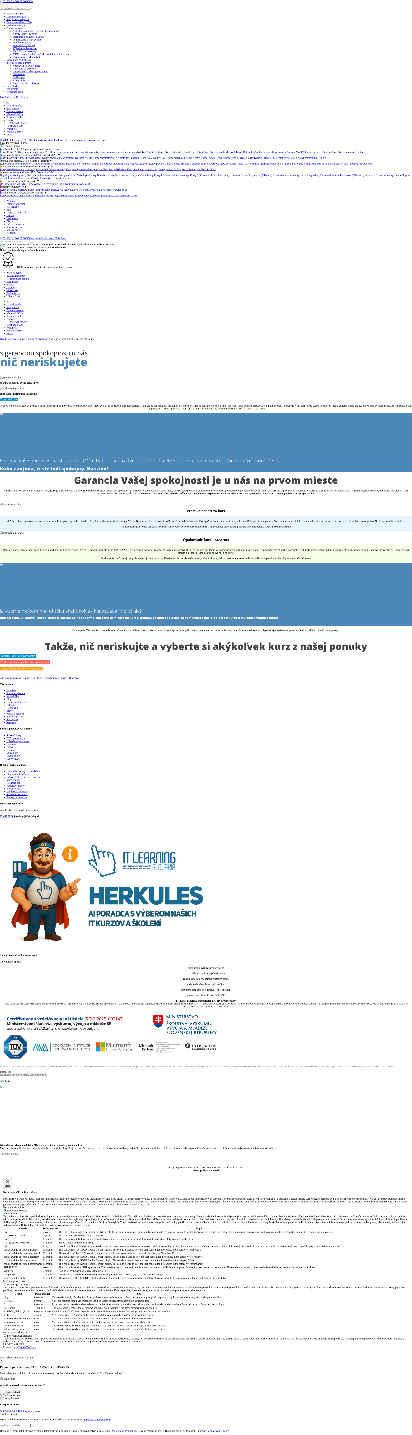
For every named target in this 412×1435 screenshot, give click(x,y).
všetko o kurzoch (15, 224)
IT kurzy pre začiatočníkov (63, 152)
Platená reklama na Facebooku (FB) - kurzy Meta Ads (347, 175)
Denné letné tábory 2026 (19, 22)
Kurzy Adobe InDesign (217, 163)
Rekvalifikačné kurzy (254, 152)
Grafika (10, 120)
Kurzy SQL (76, 189)
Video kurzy (289, 163)
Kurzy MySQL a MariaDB (14, 189)
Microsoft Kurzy (234, 152)
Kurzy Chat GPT (9, 152)
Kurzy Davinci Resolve (161, 163)
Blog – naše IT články (17, 774)
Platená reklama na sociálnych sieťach (27, 178)
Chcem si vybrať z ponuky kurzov (17, 655)
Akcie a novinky (14, 13)
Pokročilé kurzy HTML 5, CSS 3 (199, 169)
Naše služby (12, 86)
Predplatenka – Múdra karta (27, 57)
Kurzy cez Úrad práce (17, 19)
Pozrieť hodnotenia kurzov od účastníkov (21, 668)
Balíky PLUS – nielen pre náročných (25, 777)
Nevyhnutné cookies (17, 1210)
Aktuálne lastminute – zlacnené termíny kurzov (37, 31)
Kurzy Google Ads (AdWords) (256, 175)
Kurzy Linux (58, 184)
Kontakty (11, 232)
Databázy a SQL (14, 125)
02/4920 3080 (10, 1411)
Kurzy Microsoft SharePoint (268, 157)
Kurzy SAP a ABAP (293, 157)
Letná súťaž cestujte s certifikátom (23, 771)
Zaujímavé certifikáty (17, 791)
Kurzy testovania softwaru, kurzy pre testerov (23, 195)
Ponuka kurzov (14, 28)
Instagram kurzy (67, 175)
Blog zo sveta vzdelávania (26, 83)
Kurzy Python (82, 195)
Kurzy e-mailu (217, 152)
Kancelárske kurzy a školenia (280, 152)
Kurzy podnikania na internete (42, 175)
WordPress (11, 128)
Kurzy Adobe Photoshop (111, 163)
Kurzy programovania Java (60, 195)
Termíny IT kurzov (22, 42)
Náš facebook (13, 782)
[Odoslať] (31, 1425)
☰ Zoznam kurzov (15, 275)
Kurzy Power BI (8, 157)
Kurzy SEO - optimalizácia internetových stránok (215, 175)
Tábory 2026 (13, 296)
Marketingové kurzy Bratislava (91, 175)
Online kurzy (13, 293)
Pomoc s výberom (15, 203)
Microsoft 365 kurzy (315, 157)
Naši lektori (19, 74)
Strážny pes (19, 77)
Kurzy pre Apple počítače (325, 152)
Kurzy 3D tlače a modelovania (189, 163)
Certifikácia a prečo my (25, 68)
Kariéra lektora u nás (17, 794)
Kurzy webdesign (28, 169)
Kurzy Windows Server (39, 184)
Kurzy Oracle (90, 189)
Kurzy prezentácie (176, 157)
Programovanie (14, 117)
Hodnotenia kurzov (16, 25)
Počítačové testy (14, 788)
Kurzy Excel (12, 108)
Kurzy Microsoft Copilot (350, 152)
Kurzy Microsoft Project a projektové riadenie (116, 157)
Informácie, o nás (15, 227)
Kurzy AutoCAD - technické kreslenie (249, 163)
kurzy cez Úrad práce (17, 212)
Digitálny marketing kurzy (13, 175)
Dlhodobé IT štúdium (24, 45)
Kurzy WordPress (9, 169)
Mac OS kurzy (303, 152)
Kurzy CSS (133, 169)
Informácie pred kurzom (18, 62)
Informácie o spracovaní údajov (213, 1431)
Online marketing (15, 111)
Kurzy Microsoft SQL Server (112, 189)
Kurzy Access (193, 157)
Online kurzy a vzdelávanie (27, 39)
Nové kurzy (22, 97)
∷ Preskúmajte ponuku (17, 278)
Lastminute (12, 281)
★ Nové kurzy (13, 272)
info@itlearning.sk (30, 1411)
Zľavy (9, 221)
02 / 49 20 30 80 (8, 816)
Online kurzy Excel (227, 157)
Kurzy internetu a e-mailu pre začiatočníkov (187, 152)
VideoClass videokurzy (25, 51)
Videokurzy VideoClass (18, 60)
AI (7, 102)
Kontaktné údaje (14, 91)
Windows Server (14, 131)
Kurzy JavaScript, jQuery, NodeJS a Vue (160, 169)
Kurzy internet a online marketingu (171, 175)
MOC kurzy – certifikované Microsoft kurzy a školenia (41, 54)
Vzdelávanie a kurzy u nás (26, 65)
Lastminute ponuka (16, 16)
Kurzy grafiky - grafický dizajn (82, 163)
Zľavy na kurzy (21, 80)
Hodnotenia (12, 218)
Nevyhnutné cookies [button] (13, 1207)
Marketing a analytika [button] (14, 1281)
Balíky (9, 284)
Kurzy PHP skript (117, 169)
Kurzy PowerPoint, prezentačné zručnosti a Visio (67, 157)
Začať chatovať (12, 1392)
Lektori (10, 215)
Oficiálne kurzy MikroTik (13, 184)
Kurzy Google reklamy (59, 178)
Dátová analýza (14, 105)
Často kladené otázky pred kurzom (30, 71)
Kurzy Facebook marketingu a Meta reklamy (130, 175)
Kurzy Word (146, 157)
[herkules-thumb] (107, 949)
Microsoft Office (14, 114)
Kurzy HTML (101, 169)
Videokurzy (12, 290)
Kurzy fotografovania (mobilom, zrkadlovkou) (349, 163)
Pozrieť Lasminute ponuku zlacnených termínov (24, 662)
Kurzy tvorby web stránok (79, 169)
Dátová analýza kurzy (39, 189)
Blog (8, 209)
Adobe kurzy (276, 163)
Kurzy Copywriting (310, 175)
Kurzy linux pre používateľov (131, 152)
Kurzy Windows (86, 152)
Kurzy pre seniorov (105, 152)
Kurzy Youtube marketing (286, 175)
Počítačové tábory (155, 152)
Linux (9, 134)
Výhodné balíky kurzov (25, 48)
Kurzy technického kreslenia (311, 163)
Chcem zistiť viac (9, 399)
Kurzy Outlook (208, 157)
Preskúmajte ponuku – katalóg (28, 36)
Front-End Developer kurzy (51, 169)
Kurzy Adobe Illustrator (136, 163)
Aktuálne (11, 201)
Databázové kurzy (60, 189)
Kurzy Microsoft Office (30, 157)
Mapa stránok (13, 780)
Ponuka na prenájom (16, 797)
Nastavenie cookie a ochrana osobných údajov (23, 1074)
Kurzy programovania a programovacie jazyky (113, 195)
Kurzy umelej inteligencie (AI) (34, 152)
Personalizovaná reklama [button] (15, 1332)
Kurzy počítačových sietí (77, 184)
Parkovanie (12, 88)
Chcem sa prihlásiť (10, 1153)
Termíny (10, 287)
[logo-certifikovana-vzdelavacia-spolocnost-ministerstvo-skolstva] (110, 1060)
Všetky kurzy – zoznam (25, 33)
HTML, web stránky (17, 123)
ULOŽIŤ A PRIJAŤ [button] (13, 1344)
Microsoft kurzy (245, 157)
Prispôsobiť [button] (6, 1071)
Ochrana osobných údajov (97, 1419)
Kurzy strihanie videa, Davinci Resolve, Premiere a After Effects (33, 163)
